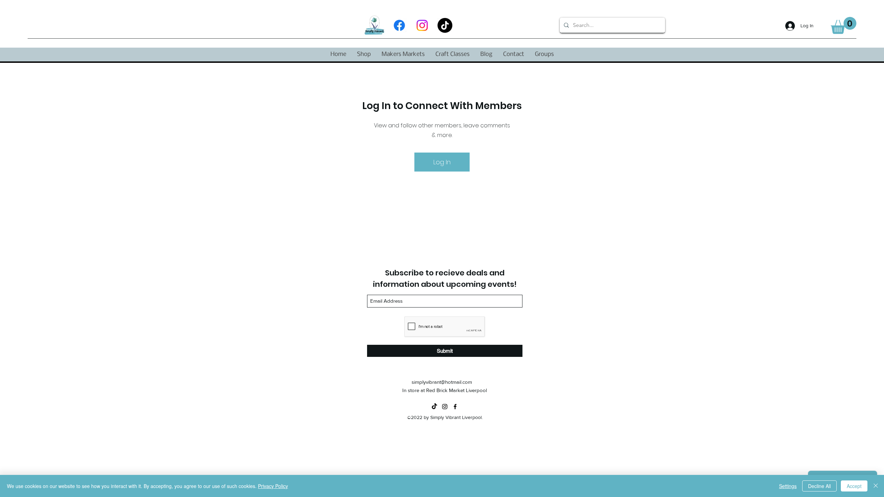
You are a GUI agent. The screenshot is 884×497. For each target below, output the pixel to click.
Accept (854, 486)
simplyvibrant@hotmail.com (442, 382)
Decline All (819, 486)
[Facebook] (399, 25)
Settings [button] (788, 486)
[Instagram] (422, 25)
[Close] (876, 485)
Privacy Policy (273, 486)
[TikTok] (445, 25)
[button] (843, 25)
